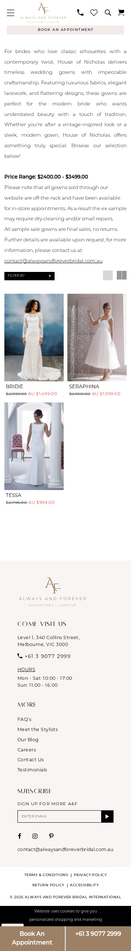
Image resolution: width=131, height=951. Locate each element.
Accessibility (84, 885)
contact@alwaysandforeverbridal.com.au (53, 261)
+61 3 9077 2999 (98, 934)
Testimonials (32, 770)
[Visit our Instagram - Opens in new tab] (35, 836)
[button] (11, 12)
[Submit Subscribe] (107, 816)
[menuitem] (11, 12)
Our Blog (28, 739)
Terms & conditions (46, 875)
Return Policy (48, 885)
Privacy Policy (90, 875)
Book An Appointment (32, 938)
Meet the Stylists (37, 729)
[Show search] (107, 12)
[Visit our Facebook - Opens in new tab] (19, 836)
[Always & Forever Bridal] (43, 12)
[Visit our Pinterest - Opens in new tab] (51, 836)
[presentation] (34, 337)
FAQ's (24, 719)
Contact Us (30, 759)
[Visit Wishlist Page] (94, 12)
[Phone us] (80, 12)
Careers (26, 750)
